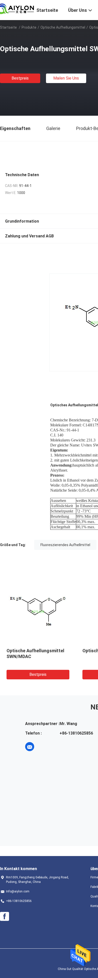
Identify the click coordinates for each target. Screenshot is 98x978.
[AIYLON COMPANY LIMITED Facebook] (4, 916)
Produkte (29, 27)
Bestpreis (20, 78)
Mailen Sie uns (66, 78)
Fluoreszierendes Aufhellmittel (65, 545)
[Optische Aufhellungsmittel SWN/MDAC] (38, 611)
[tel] (43, 746)
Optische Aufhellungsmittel (62, 27)
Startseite (8, 27)
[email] (29, 746)
